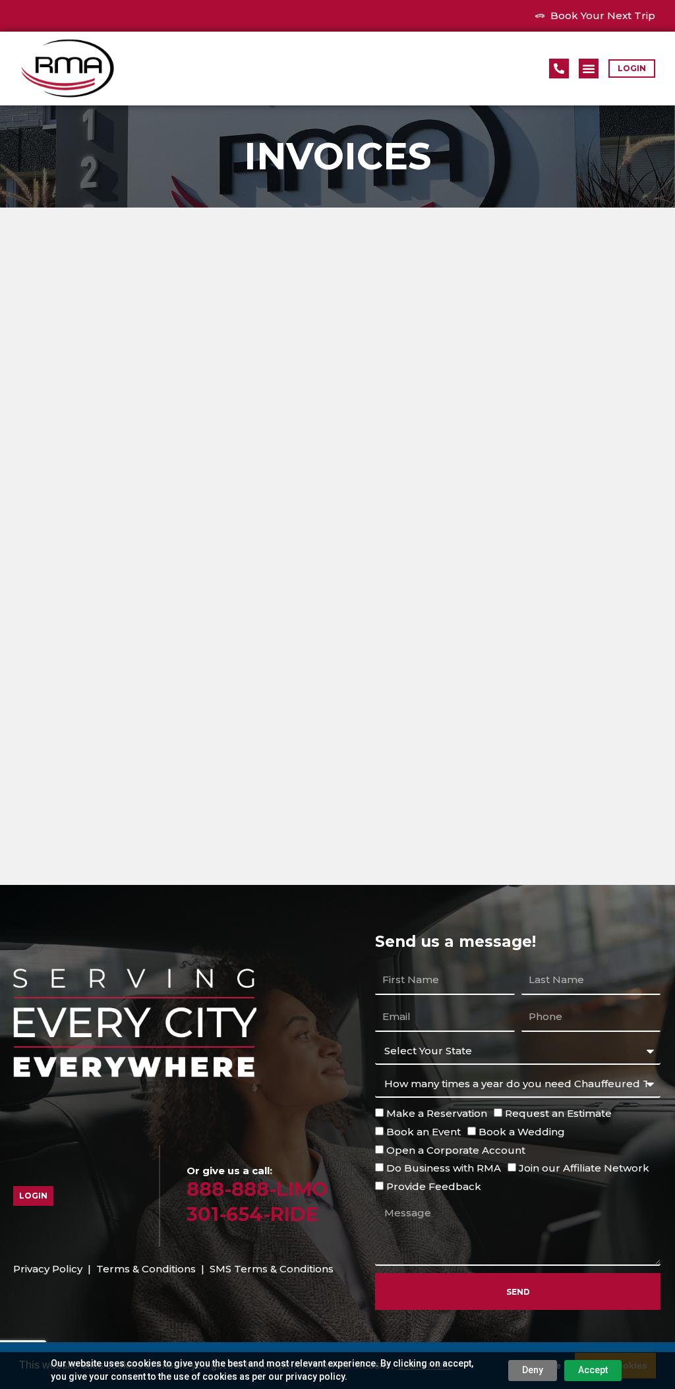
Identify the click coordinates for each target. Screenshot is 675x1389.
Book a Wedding (522, 1131)
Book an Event (423, 1131)
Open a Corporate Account (455, 1150)
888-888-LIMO (257, 1189)
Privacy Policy (47, 1268)
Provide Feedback (433, 1186)
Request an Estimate (558, 1113)
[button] (589, 68)
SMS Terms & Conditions (272, 1268)
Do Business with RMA (443, 1168)
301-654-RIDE (252, 1214)
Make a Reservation (436, 1113)
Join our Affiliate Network (584, 1168)
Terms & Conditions (146, 1268)
